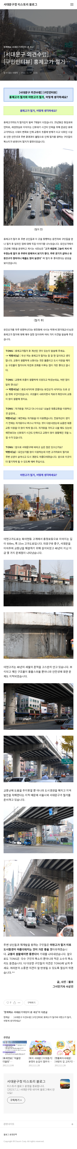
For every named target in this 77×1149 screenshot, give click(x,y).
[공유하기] (14, 1002)
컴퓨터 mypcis (11, 1141)
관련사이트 (9, 1124)
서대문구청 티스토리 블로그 (20, 4)
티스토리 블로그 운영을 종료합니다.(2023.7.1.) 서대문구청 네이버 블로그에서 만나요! (31, 1089)
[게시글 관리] (19, 1002)
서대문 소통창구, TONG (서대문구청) (22, 1130)
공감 (6, 1136)
